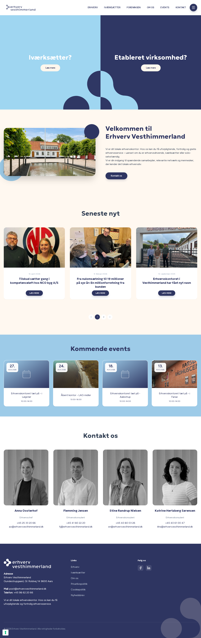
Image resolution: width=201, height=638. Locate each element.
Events (164, 7)
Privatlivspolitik (79, 583)
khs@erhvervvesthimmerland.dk (175, 526)
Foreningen (134, 7)
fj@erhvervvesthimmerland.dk (75, 526)
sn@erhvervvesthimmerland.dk (125, 526)
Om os (150, 7)
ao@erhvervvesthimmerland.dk (26, 526)
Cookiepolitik (78, 589)
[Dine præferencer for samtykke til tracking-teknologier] (5, 632)
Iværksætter (112, 7)
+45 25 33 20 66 (26, 522)
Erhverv (93, 7)
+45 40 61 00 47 (175, 522)
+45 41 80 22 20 (75, 522)
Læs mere (50, 67)
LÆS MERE (34, 293)
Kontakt (181, 7)
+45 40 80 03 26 (125, 522)
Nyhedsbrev (77, 595)
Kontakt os (116, 175)
